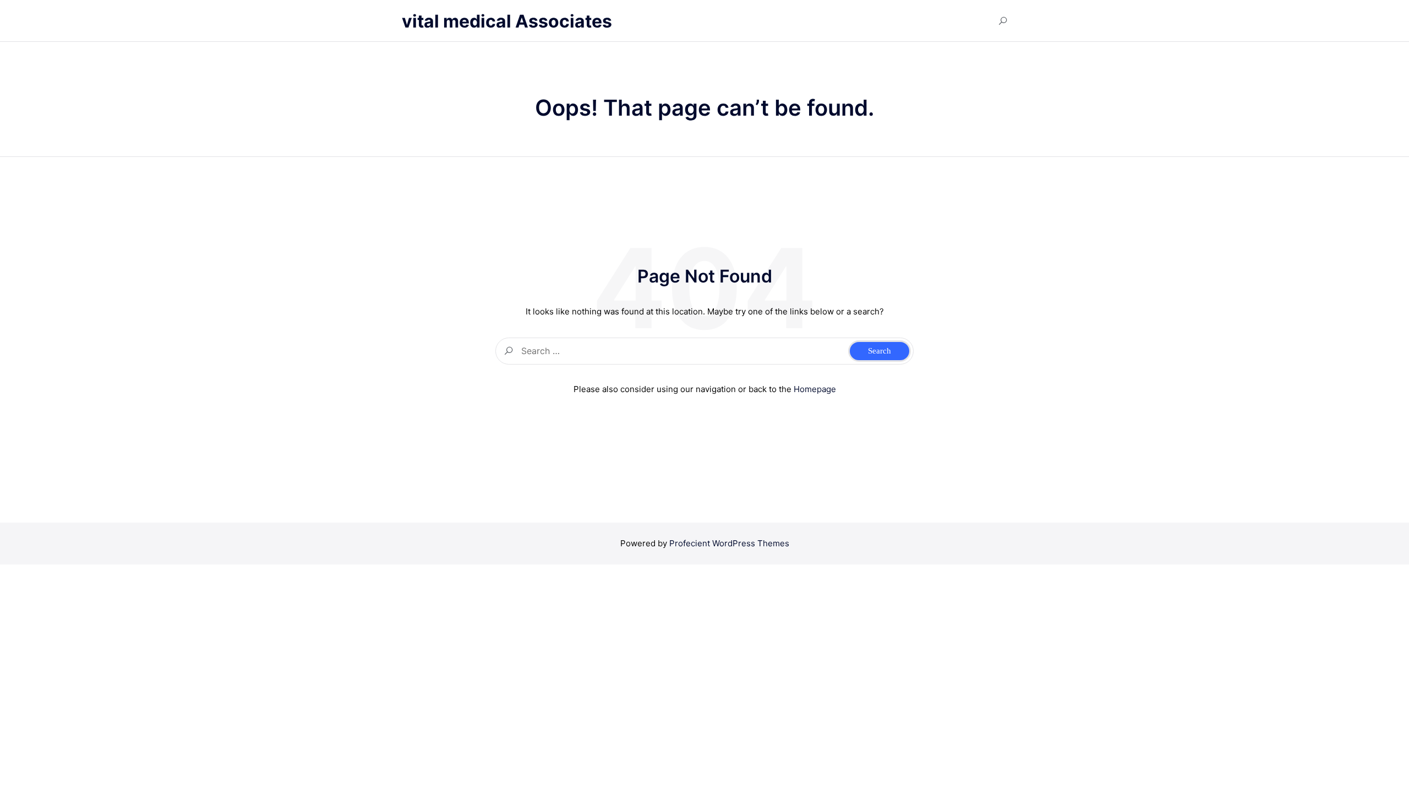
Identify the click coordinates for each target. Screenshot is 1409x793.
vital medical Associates (507, 21)
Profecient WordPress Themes (729, 543)
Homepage (815, 389)
